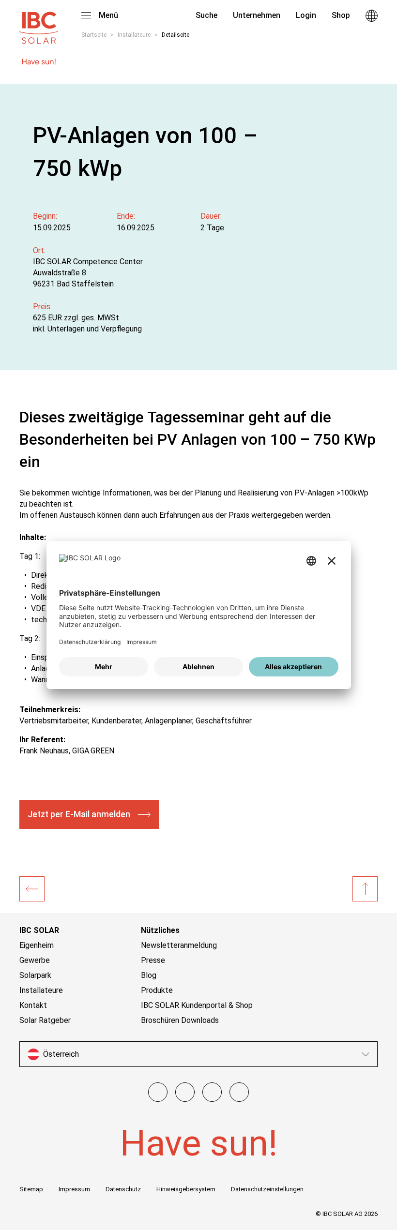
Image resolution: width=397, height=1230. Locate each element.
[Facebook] (158, 1092)
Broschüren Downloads (180, 1020)
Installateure (134, 34)
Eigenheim (36, 945)
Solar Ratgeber (45, 1020)
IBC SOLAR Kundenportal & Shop (197, 1005)
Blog (148, 975)
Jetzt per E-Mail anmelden (79, 814)
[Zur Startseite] (38, 23)
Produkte (157, 990)
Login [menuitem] (306, 15)
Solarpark (35, 975)
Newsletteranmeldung (179, 945)
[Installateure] (32, 888)
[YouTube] (212, 1092)
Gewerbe (34, 960)
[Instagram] (185, 1092)
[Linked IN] (239, 1092)
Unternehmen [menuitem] (256, 15)
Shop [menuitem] (341, 15)
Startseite (94, 34)
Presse (153, 960)
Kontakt (33, 1005)
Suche (205, 15)
